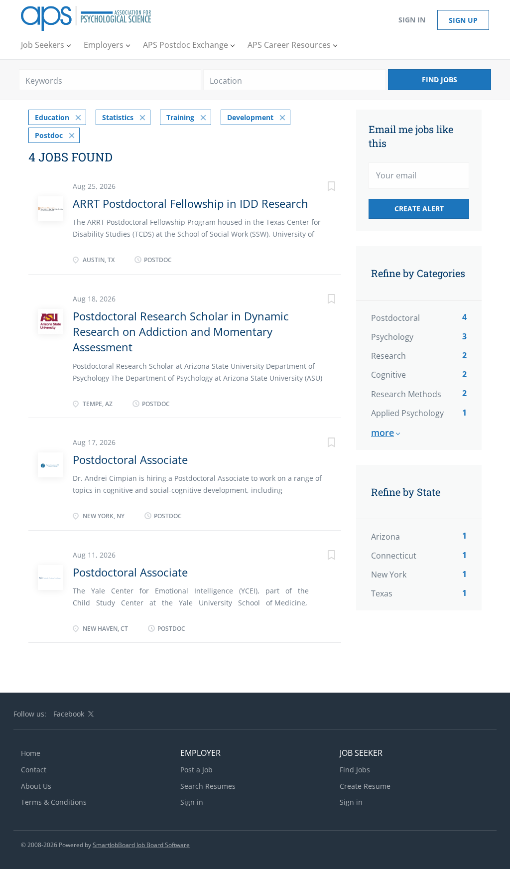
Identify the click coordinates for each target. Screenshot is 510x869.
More (382, 432)
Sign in (411, 19)
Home (30, 753)
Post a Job (196, 769)
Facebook (68, 714)
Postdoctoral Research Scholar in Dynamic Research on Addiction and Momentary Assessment (181, 331)
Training (180, 117)
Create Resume (365, 786)
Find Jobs (439, 79)
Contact (33, 769)
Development (250, 117)
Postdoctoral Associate (130, 459)
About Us (36, 786)
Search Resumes (208, 786)
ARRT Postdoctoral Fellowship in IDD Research (190, 203)
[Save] (321, 187)
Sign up (463, 20)
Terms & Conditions (54, 802)
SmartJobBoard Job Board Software (141, 845)
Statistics (117, 117)
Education (52, 117)
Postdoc (49, 135)
